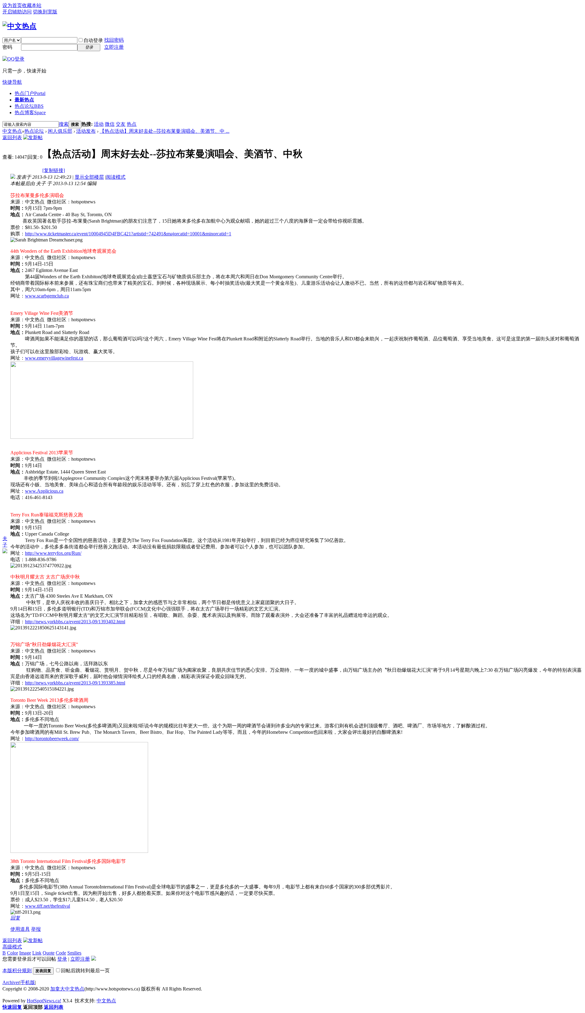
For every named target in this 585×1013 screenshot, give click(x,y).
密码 (7, 47)
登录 (62, 959)
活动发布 (86, 131)
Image (25, 952)
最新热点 (24, 99)
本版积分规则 (17, 970)
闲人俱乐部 (60, 131)
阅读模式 (116, 177)
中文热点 (12, 131)
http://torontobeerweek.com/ (52, 738)
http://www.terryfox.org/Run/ (53, 553)
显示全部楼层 (89, 177)
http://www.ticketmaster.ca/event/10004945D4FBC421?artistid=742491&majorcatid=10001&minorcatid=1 (128, 233)
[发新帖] (33, 137)
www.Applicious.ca (44, 491)
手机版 (27, 982)
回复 (15, 917)
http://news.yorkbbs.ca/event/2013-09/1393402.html (75, 621)
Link (36, 952)
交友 (121, 124)
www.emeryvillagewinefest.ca (54, 358)
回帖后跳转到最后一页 (85, 970)
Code (61, 952)
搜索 (64, 124)
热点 (131, 124)
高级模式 (12, 946)
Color (12, 952)
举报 (36, 929)
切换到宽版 (45, 11)
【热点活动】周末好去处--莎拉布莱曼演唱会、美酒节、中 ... (164, 131)
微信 (110, 124)
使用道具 (20, 929)
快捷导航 (12, 82)
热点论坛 (29, 106)
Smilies (74, 952)
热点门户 (30, 93)
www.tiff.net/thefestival (47, 906)
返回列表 (12, 137)
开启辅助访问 (17, 11)
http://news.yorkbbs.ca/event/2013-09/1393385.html (75, 682)
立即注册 (114, 47)
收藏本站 (31, 5)
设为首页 (12, 5)
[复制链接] (53, 170)
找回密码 (114, 40)
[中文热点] (19, 26)
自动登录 (93, 40)
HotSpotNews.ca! (44, 1000)
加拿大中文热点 (67, 988)
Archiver (11, 982)
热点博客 (30, 112)
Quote (49, 952)
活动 (99, 124)
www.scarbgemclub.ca (47, 295)
